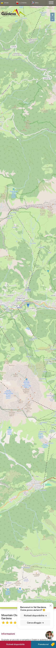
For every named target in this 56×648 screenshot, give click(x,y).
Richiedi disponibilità (15, 644)
